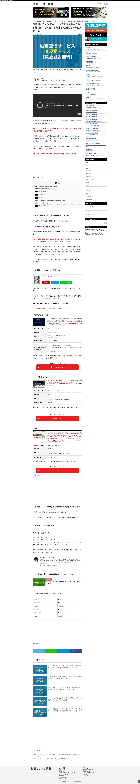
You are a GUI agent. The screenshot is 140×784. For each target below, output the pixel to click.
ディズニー (37, 609)
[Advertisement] (44, 167)
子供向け (61, 606)
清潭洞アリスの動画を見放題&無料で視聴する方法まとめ (50, 200)
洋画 (36, 599)
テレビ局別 (88, 196)
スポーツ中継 (38, 612)
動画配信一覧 (86, 771)
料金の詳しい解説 (53, 337)
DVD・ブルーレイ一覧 (89, 772)
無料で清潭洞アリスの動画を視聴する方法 (46, 186)
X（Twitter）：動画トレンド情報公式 (48, 565)
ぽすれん (39, 197)
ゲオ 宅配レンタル (41, 194)
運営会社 (61, 771)
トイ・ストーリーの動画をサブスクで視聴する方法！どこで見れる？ (54, 758)
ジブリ (60, 609)
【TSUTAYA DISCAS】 (56, 345)
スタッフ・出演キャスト (42, 205)
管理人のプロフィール (45, 563)
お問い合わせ (62, 778)
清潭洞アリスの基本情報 (41, 203)
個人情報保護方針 (63, 774)
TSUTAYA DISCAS (41, 191)
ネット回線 (88, 212)
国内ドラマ (37, 602)
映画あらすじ (89, 199)
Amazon (55, 282)
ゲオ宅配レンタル (68, 407)
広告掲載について (63, 777)
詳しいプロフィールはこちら (92, 235)
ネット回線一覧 (87, 775)
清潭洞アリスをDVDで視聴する (43, 188)
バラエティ (62, 612)
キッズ (87, 185)
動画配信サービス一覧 (89, 769)
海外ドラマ (62, 602)
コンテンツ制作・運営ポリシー (67, 772)
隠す (59, 183)
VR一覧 (85, 774)
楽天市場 (46, 282)
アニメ (36, 606)
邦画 (60, 599)
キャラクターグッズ (90, 214)
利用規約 (61, 775)
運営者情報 (62, 769)
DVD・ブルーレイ (90, 206)
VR (87, 209)
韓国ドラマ (88, 176)
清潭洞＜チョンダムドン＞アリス (50, 276)
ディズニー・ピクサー (91, 179)
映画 (87, 168)
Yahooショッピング (66, 282)
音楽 (36, 616)
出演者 (60, 616)
